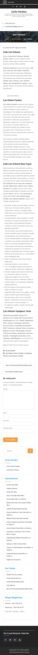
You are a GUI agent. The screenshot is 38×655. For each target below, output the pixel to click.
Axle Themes (25, 652)
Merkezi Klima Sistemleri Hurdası (17, 518)
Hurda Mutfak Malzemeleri (13, 372)
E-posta (6, 420)
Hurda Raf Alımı (12, 492)
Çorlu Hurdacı (19, 11)
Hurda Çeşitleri (10, 351)
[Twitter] (10, 640)
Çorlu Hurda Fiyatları (13, 466)
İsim (5, 413)
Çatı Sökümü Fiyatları (16, 356)
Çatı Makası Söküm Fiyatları (15, 353)
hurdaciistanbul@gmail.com (14, 26)
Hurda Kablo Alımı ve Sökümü (16, 499)
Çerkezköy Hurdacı (13, 470)
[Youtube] (20, 640)
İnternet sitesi (7, 428)
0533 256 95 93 (10, 23)
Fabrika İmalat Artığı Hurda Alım (17, 509)
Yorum (5, 389)
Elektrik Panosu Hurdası (14, 575)
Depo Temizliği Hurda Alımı (15, 495)
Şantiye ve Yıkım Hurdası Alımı (16, 544)
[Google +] (15, 640)
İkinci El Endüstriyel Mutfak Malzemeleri (19, 365)
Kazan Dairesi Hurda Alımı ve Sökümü (19, 528)
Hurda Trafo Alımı (12, 485)
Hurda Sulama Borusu (14, 578)
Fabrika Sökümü (12, 488)
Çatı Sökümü (11, 585)
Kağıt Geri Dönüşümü (14, 560)
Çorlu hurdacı (22, 48)
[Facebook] (5, 640)
